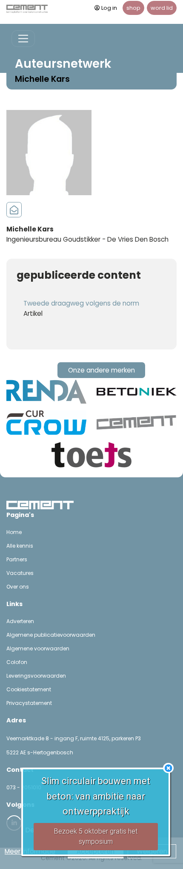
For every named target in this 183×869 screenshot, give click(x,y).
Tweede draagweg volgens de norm (81, 303)
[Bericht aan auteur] (14, 210)
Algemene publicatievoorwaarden (50, 634)
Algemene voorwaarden (37, 648)
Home (14, 532)
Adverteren (20, 621)
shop (133, 8)
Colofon (16, 662)
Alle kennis (19, 545)
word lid (162, 8)
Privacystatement (29, 703)
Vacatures (20, 573)
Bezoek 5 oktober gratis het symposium (95, 836)
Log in (109, 8)
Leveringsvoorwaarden (36, 675)
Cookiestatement (28, 689)
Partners (16, 559)
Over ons (17, 586)
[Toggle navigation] (23, 38)
